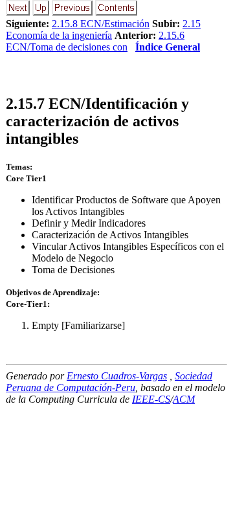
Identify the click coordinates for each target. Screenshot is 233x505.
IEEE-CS (151, 399)
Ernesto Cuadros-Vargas (117, 375)
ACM (184, 399)
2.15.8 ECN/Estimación (101, 23)
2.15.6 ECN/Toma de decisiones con (95, 41)
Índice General (167, 46)
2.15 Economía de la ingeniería (103, 29)
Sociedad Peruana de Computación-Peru (109, 381)
